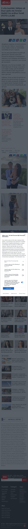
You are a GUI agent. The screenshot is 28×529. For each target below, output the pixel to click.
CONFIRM (8, 288)
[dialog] (14, 264)
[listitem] (14, 261)
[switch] (22, 265)
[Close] (25, 235)
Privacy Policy (22, 293)
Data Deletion (6, 293)
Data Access (14, 293)
